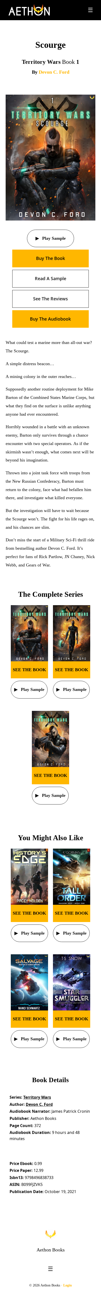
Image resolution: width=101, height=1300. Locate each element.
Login (67, 1285)
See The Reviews (50, 299)
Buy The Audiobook (50, 319)
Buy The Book (50, 258)
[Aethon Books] (29, 10)
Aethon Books (51, 1249)
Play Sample (53, 238)
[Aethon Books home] (50, 1234)
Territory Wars (37, 1097)
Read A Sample (50, 278)
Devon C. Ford (54, 72)
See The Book (29, 669)
